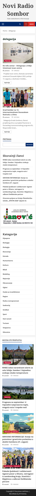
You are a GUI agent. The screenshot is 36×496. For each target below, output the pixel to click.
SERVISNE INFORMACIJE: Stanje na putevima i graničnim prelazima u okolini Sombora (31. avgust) (18, 180)
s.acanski (6, 375)
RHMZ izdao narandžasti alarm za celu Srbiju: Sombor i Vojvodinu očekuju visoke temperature (17, 162)
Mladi (5, 270)
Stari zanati (7, 319)
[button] (3, 24)
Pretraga (7, 139)
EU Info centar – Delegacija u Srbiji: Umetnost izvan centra (18, 53)
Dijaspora (6, 238)
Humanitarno (8, 261)
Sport (5, 314)
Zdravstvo (6, 332)
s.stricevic (7, 70)
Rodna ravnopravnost (11, 301)
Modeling (6, 274)
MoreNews (13, 494)
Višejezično (7, 328)
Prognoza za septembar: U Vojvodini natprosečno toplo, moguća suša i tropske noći (16, 171)
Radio (32, 24)
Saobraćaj (6, 305)
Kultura (5, 265)
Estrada (5, 256)
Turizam (6, 323)
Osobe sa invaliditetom (11, 292)
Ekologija (6, 243)
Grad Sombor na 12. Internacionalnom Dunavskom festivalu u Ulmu (18, 97)
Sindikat (6, 310)
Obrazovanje (7, 283)
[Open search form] (20, 24)
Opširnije (7, 83)
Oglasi (5, 287)
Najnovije (7, 61)
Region (5, 296)
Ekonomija (7, 252)
